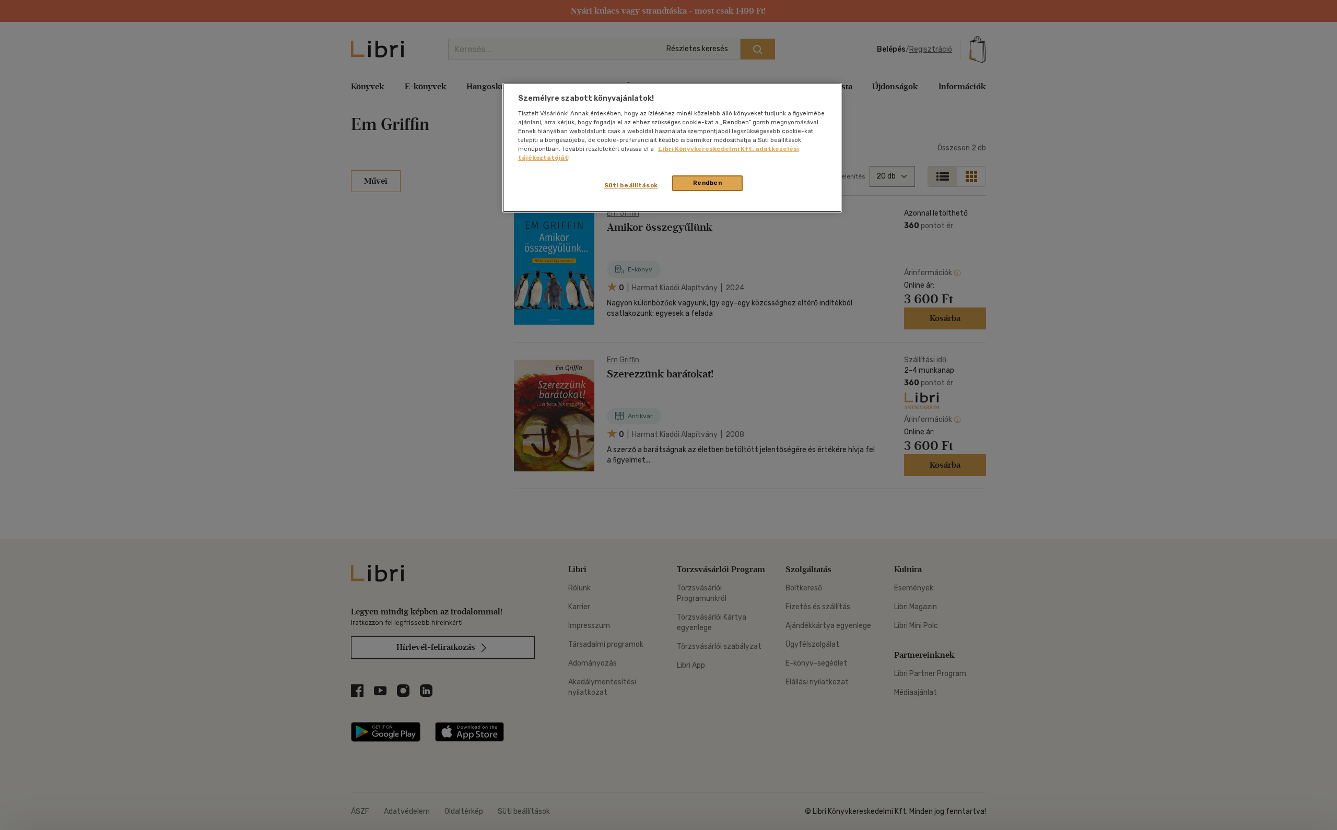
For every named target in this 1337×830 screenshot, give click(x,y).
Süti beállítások (631, 185)
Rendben (707, 182)
